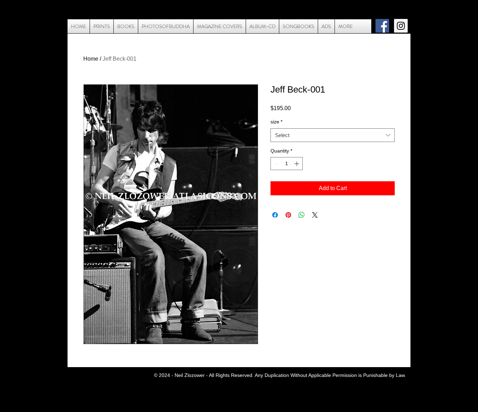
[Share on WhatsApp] (301, 215)
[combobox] (332, 135)
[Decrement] (276, 163)
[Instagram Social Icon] (401, 26)
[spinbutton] (286, 163)
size (276, 121)
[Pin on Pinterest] (288, 215)
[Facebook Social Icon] (382, 26)
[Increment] (297, 163)
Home (90, 59)
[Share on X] (315, 215)
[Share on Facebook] (275, 215)
